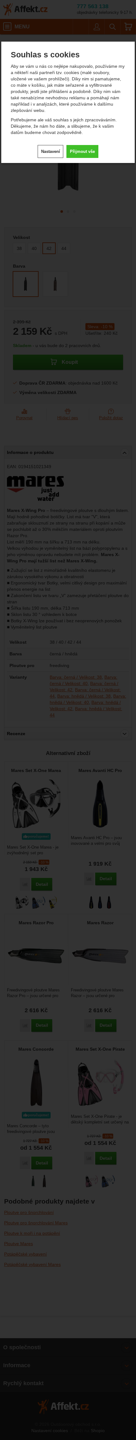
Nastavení (50, 151)
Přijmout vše (82, 151)
